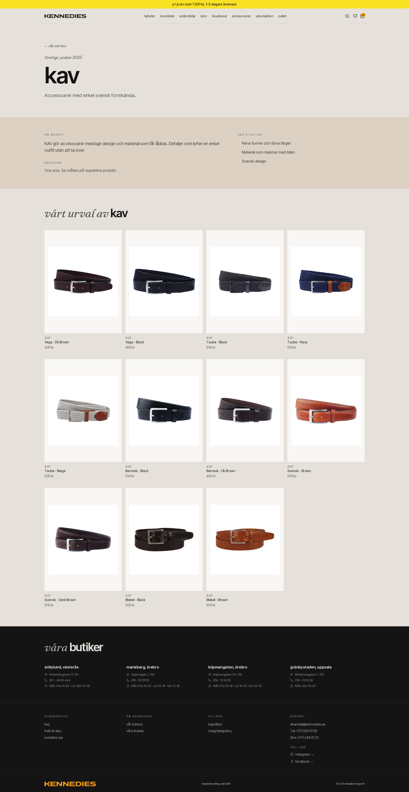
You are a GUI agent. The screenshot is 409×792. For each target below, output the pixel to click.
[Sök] (347, 16)
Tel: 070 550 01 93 (303, 731)
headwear (219, 16)
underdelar (187, 16)
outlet (282, 16)
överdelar (167, 16)
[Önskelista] (355, 16)
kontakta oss (53, 737)
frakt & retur (53, 731)
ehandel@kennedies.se (307, 724)
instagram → (304, 754)
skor (203, 16)
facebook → (304, 761)
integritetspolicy (220, 731)
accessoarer (241, 16)
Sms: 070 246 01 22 (304, 737)
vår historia (134, 724)
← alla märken (55, 46)
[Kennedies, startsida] (65, 16)
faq (46, 724)
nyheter (149, 16)
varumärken (264, 16)
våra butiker (135, 731)
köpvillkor (215, 724)
